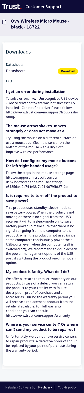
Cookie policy (67, 387)
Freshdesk (45, 387)
